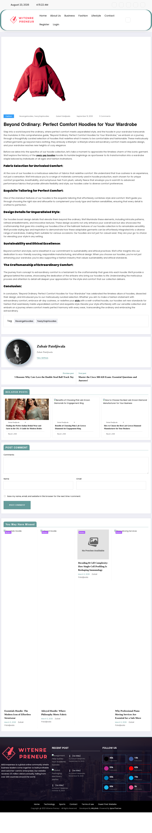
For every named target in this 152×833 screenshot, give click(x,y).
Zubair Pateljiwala (63, 116)
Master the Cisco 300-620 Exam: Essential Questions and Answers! (107, 379)
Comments (9, 454)
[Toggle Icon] (140, 20)
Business (69, 15)
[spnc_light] (135, 20)
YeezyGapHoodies (41, 116)
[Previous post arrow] (4, 377)
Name (6, 478)
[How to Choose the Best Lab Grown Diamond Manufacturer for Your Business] (125, 401)
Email (78, 478)
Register (44, 24)
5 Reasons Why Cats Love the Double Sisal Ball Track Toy (44, 377)
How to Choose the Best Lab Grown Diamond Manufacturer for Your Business (122, 427)
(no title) (76, 755)
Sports (62, 804)
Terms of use (88, 804)
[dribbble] (128, 4)
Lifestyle (96, 15)
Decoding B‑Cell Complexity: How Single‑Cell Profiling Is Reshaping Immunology (26, 566)
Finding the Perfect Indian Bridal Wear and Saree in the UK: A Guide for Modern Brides (24, 427)
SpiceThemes (115, 808)
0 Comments (104, 116)
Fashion (83, 15)
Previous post (68, 373)
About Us (55, 15)
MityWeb (94, 808)
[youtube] (142, 4)
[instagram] (135, 4)
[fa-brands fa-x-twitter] (121, 4)
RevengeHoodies (26, 116)
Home (43, 15)
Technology (49, 804)
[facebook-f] (114, 4)
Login (56, 24)
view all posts (42, 358)
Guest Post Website (107, 804)
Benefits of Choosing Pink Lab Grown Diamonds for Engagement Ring (70, 427)
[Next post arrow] (147, 377)
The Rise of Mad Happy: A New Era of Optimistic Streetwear (135, 566)
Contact (109, 15)
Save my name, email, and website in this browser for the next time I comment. (44, 496)
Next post (82, 373)
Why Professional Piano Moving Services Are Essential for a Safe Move (61, 714)
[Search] (128, 19)
